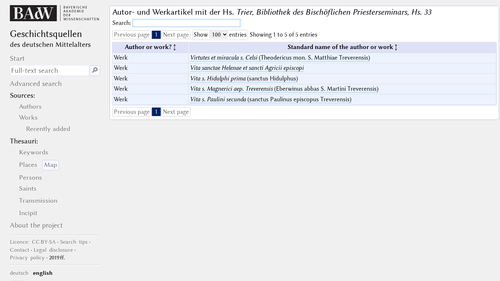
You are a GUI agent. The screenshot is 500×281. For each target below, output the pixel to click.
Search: (122, 22)
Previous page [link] (132, 34)
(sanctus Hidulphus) (244, 78)
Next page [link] (176, 34)
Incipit (28, 213)
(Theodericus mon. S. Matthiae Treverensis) (280, 57)
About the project (36, 225)
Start (17, 58)
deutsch (19, 273)
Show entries (220, 34)
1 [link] (156, 34)
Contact (19, 250)
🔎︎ (94, 70)
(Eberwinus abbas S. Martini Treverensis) (284, 88)
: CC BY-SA (33, 242)
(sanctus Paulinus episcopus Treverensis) (270, 99)
